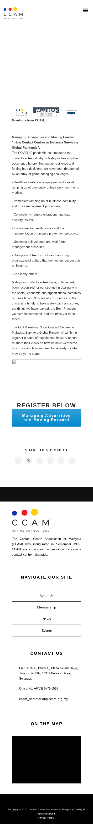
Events (46, 630)
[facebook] (17, 460)
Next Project (68, 494)
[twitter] (28, 460)
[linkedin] (39, 460)
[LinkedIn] (37, 802)
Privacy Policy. (46, 817)
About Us (46, 596)
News (46, 619)
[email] (71, 460)
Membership (46, 607)
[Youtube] (49, 802)
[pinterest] (50, 460)
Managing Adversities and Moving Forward (46, 418)
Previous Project (24, 494)
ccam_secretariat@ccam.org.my (43, 699)
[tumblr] (60, 460)
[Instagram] (43, 802)
